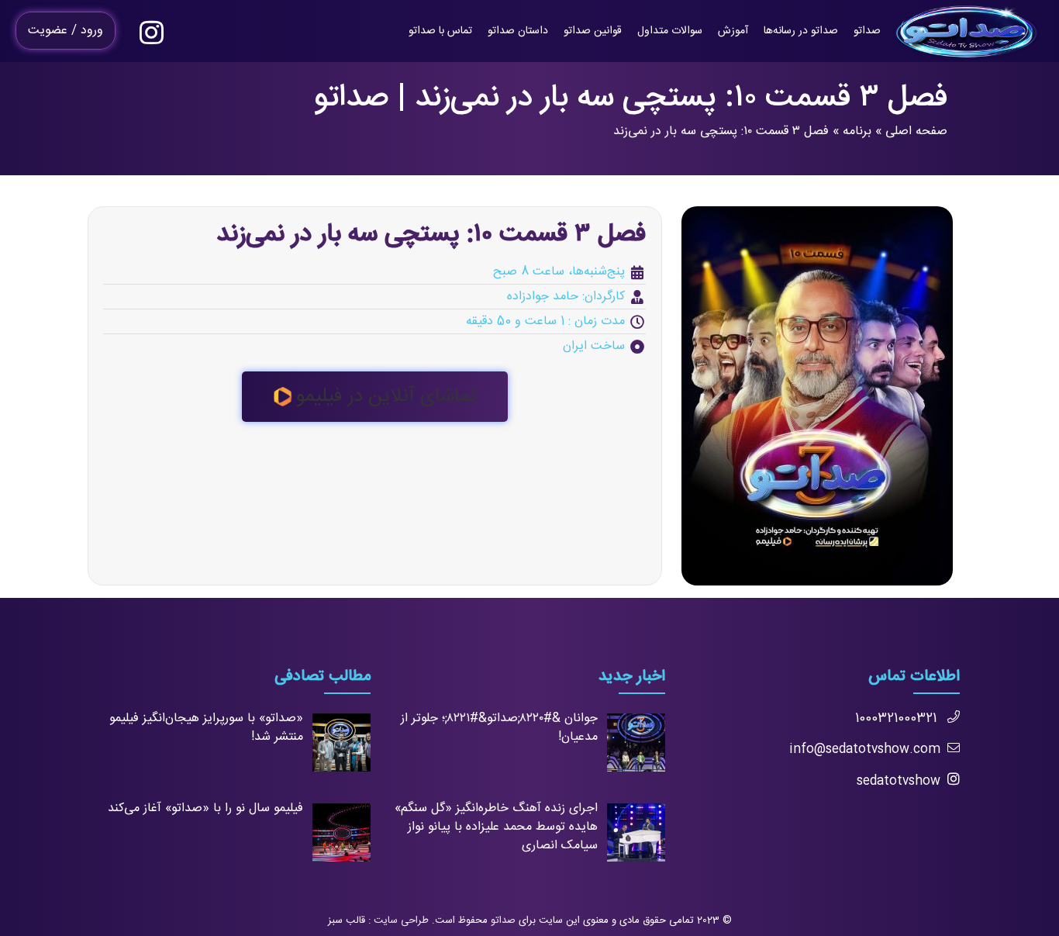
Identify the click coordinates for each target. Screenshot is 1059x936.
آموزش (733, 31)
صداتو (867, 31)
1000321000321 (896, 718)
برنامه (857, 131)
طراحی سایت (401, 920)
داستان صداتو (518, 31)
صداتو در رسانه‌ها (801, 31)
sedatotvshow (898, 781)
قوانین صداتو (593, 31)
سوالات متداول (669, 31)
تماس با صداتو (440, 31)
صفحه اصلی (916, 131)
